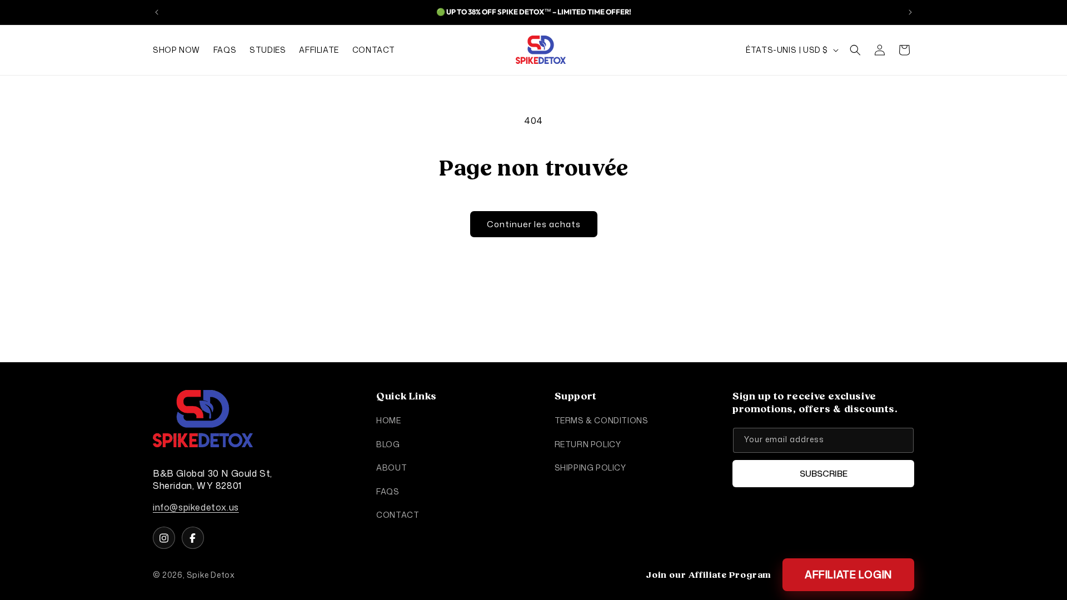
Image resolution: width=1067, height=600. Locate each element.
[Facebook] (193, 538)
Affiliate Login (848, 574)
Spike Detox (211, 574)
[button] (855, 50)
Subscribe (823, 473)
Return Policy (588, 444)
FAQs (387, 491)
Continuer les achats (534, 224)
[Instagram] (164, 538)
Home (388, 420)
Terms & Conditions (602, 420)
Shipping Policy (590, 467)
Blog (388, 444)
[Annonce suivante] (910, 12)
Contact (397, 514)
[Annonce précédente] (156, 12)
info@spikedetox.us (196, 507)
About (391, 467)
